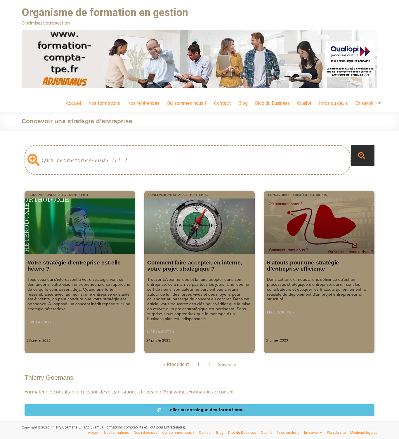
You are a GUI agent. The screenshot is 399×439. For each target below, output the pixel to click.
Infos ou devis (333, 103)
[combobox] (188, 160)
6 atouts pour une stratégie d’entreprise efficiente (303, 265)
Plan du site (336, 433)
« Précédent (176, 364)
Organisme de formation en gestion (105, 12)
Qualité (304, 103)
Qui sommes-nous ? (187, 103)
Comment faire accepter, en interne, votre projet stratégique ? (194, 265)
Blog (243, 103)
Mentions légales (363, 433)
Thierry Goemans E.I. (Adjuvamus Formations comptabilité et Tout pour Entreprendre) (117, 427)
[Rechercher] (362, 155)
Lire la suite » (40, 322)
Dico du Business (272, 103)
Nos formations (104, 103)
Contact (222, 103)
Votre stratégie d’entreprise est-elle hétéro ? (74, 265)
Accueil (73, 103)
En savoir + (366, 103)
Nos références (143, 103)
